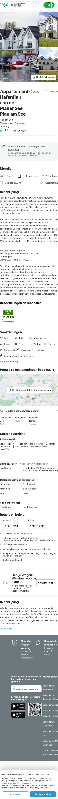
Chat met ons (45, 582)
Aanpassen (15, 794)
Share (36, 91)
